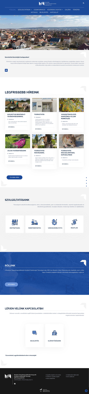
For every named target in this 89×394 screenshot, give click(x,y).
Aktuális (34, 12)
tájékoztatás (39, 114)
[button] (25, 9)
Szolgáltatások (24, 10)
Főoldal (12, 10)
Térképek (76, 10)
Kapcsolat (54, 12)
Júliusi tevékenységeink (16, 151)
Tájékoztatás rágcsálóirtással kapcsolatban (68, 153)
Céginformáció (39, 10)
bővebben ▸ (11, 126)
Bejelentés (44, 12)
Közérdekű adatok (54, 10)
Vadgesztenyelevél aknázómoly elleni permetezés (68, 116)
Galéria (68, 10)
